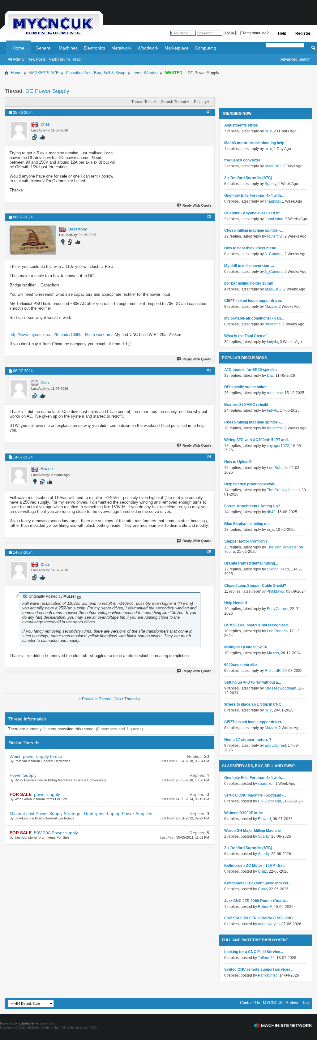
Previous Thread (96, 699)
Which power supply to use (36, 756)
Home (18, 47)
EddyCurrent (277, 609)
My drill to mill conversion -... (249, 266)
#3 (209, 370)
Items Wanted (144, 73)
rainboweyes (269, 924)
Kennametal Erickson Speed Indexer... (257, 883)
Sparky (270, 184)
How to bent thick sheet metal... (251, 248)
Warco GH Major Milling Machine (252, 830)
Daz (270, 375)
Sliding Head (278, 569)
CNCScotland (269, 801)
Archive (292, 1002)
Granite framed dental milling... (251, 563)
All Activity (16, 59)
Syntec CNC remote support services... (258, 969)
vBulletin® (26, 1023)
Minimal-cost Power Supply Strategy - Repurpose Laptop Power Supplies (81, 813)
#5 (209, 552)
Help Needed (235, 603)
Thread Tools (142, 102)
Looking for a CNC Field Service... (253, 952)
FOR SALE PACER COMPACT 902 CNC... (260, 918)
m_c (268, 131)
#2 (209, 216)
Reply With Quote (196, 205)
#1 (209, 112)
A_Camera (273, 254)
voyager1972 (278, 446)
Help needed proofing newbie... (251, 484)
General (43, 47)
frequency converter (242, 160)
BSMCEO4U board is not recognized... (257, 625)
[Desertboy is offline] (33, 240)
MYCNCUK (273, 1002)
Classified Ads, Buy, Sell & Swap (95, 73)
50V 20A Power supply (56, 832)
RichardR (273, 670)
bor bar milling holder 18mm (248, 283)
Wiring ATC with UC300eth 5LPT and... (257, 440)
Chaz (262, 871)
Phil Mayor (275, 591)
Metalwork (121, 47)
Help (282, 33)
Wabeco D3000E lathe (243, 813)
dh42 (271, 512)
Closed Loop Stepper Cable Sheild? (255, 585)
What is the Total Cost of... (246, 336)
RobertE (265, 907)
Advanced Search (296, 59)
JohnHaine (274, 219)
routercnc (275, 236)
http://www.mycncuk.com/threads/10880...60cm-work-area (62, 334)
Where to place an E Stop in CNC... (254, 704)
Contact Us (250, 1002)
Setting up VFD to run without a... (252, 682)
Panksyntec (267, 975)
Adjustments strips (241, 125)
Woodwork (148, 47)
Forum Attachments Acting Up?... (253, 506)
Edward (264, 819)
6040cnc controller (240, 665)
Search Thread (173, 102)
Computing (205, 47)
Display (200, 102)
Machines (68, 47)
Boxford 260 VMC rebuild (246, 404)
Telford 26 (266, 958)
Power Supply (23, 775)
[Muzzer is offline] (19, 475)
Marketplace (177, 47)
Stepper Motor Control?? (246, 541)
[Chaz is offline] (19, 130)
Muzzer (271, 306)
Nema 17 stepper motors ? (247, 739)
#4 (209, 456)
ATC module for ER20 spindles (251, 369)
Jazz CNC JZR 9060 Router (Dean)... (256, 901)
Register (303, 33)
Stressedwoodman (280, 688)
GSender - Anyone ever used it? (252, 213)
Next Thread (126, 699)
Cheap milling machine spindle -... (253, 230)
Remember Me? (255, 33)
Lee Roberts (277, 468)
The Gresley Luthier (283, 490)
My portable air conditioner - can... (254, 318)
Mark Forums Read (65, 59)
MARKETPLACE (43, 73)
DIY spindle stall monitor (245, 387)
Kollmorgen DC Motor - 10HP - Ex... (254, 865)
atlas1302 (273, 166)
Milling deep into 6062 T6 (245, 647)
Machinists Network (283, 1025)
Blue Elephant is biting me (247, 524)
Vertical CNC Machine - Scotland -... (255, 795)
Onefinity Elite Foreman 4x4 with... (254, 195)
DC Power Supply (47, 91)
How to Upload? (238, 462)
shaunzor (272, 201)
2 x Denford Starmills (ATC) (248, 178)
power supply (47, 794)
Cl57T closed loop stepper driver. (253, 301)
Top (305, 1002)
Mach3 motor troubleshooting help (254, 143)
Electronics (94, 47)
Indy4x (272, 342)
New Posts (36, 59)
